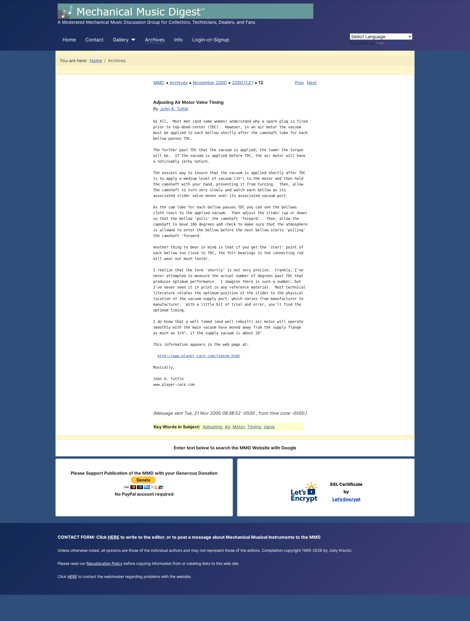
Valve (269, 426)
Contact (94, 40)
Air (227, 426)
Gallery (121, 40)
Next (312, 82)
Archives (155, 40)
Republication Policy (104, 563)
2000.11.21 (242, 82)
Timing (254, 426)
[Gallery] (132, 39)
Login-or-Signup (210, 40)
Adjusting (212, 426)
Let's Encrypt (346, 499)
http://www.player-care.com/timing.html (198, 356)
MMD (158, 82)
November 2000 (210, 82)
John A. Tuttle (174, 108)
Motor (239, 426)
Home (69, 40)
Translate (395, 43)
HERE (113, 537)
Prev (299, 82)
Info (178, 40)
